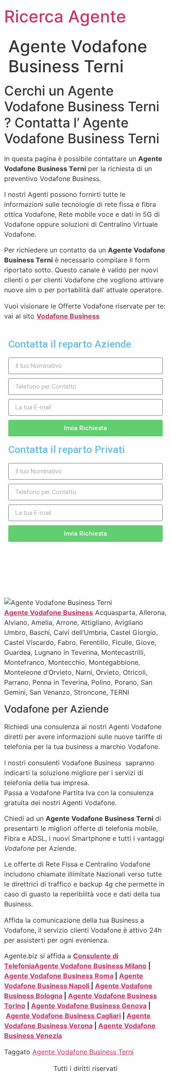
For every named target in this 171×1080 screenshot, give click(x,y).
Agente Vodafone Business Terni (83, 1052)
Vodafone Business (68, 316)
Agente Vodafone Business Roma (58, 976)
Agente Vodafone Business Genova (89, 1006)
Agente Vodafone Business (48, 612)
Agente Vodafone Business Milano (90, 966)
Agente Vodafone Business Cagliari (63, 1015)
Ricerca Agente (65, 16)
